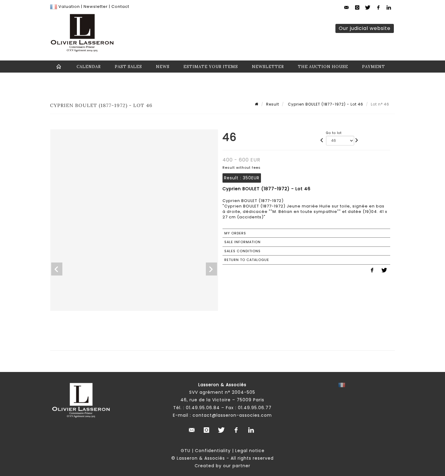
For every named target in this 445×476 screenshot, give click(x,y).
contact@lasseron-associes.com (232, 415)
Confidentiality (213, 451)
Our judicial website (365, 28)
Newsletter (95, 6)
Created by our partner (222, 466)
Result (272, 104)
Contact (120, 6)
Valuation (69, 6)
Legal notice (250, 451)
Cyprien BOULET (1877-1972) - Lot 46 (325, 104)
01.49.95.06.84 (203, 408)
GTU (185, 451)
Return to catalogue (246, 259)
